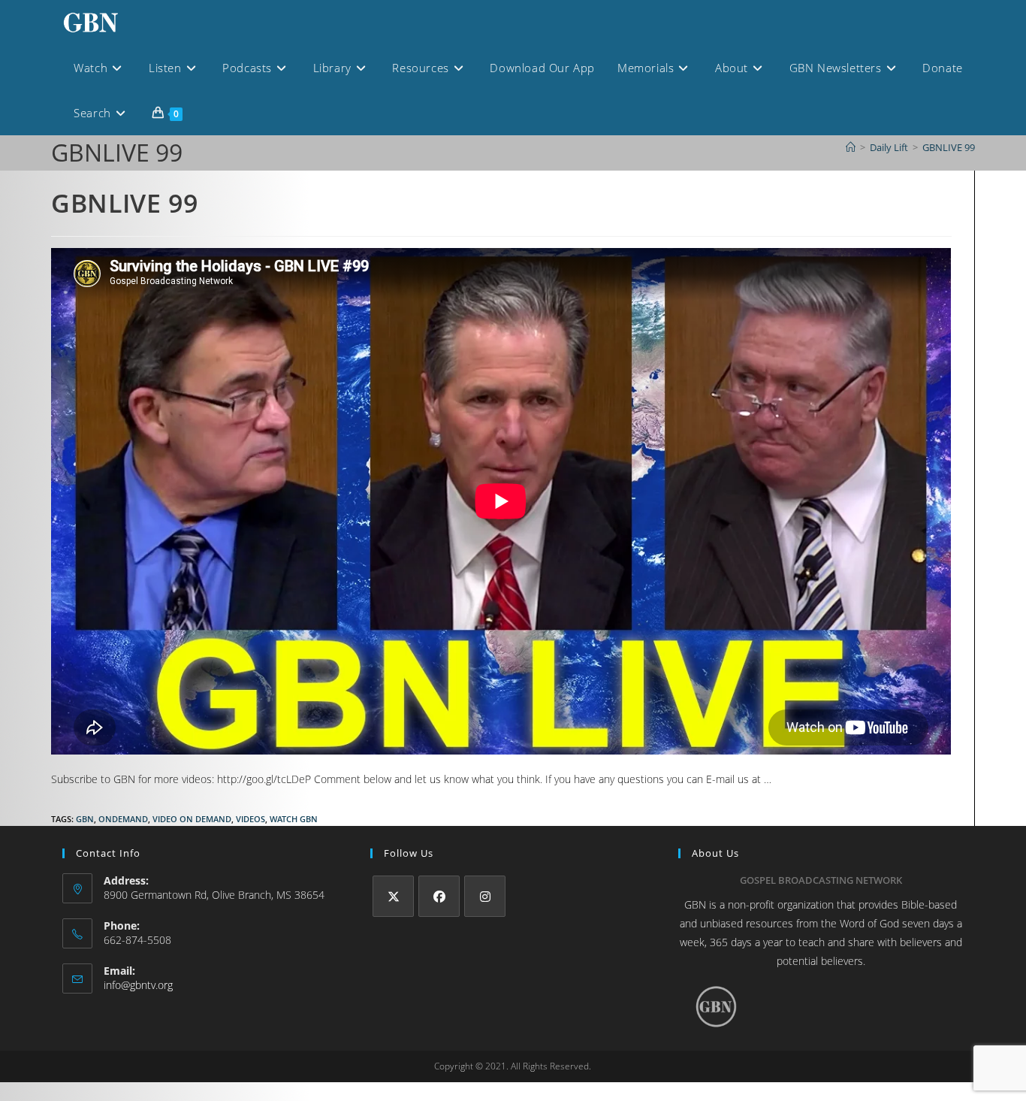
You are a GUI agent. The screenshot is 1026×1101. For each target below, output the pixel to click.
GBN (85, 818)
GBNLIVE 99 (948, 147)
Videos (250, 818)
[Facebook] (439, 896)
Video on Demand (191, 818)
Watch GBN (294, 818)
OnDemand (123, 818)
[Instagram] (484, 896)
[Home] (851, 147)
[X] (393, 896)
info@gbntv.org (138, 985)
